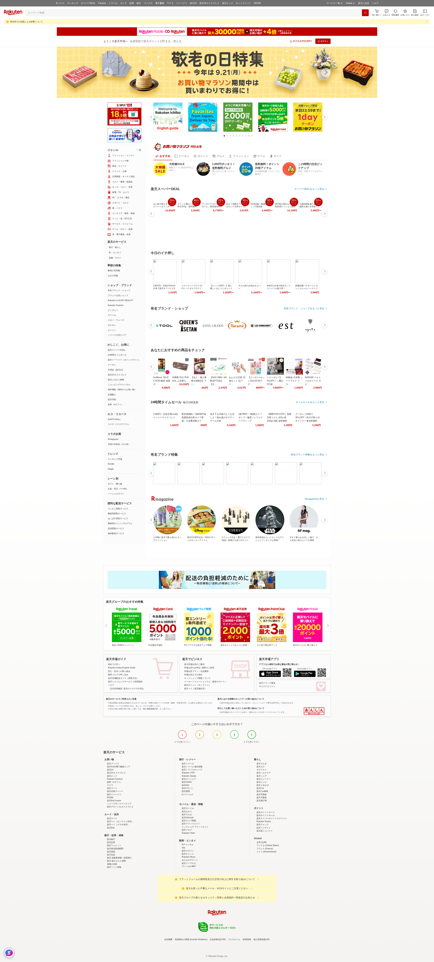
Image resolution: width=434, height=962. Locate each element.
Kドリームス (187, 794)
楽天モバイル (188, 808)
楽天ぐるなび (263, 785)
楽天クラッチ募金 (267, 683)
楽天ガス (261, 766)
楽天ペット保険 (114, 867)
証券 (132, 3)
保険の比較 (112, 864)
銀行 (139, 3)
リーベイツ (181, 3)
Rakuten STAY (188, 773)
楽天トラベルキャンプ (192, 770)
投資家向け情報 (182, 939)
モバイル (60, 3)
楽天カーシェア (189, 779)
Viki (183, 848)
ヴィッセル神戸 (189, 866)
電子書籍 (159, 3)
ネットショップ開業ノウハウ (197, 678)
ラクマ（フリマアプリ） (119, 424)
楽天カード (112, 818)
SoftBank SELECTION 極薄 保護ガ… (161, 380)
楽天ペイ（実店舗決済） (195, 688)
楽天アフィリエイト (191, 823)
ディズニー (113, 310)
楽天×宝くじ (187, 788)
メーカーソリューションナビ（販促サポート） (205, 681)
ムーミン (112, 330)
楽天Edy (111, 828)
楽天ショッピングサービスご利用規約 (125, 681)
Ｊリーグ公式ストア (117, 335)
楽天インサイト (264, 828)
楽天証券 (111, 842)
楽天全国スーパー (115, 791)
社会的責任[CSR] (217, 939)
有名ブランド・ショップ (119, 290)
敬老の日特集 (114, 270)
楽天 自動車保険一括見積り (119, 858)
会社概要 (168, 939)
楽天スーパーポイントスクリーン (272, 818)
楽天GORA (187, 782)
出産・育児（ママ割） (118, 489)
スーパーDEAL (88, 3)
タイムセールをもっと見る (310, 402)
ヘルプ (375, 3)
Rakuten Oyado (189, 776)
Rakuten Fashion (116, 305)
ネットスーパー (243, 3)
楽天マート (112, 788)
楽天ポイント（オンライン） (197, 685)
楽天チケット (188, 854)
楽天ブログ (187, 830)
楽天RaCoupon (114, 800)
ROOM (257, 3)
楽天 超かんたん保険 (116, 861)
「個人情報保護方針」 (150, 709)
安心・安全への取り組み (119, 671)
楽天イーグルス (189, 863)
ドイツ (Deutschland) (266, 851)
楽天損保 (111, 851)
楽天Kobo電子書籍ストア (118, 766)
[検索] (365, 12)
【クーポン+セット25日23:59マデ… (256, 380)
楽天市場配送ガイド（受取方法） (123, 678)
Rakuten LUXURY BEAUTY (120, 300)
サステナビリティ (267, 686)
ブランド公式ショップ (118, 295)
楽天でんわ (187, 814)
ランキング (72, 3)
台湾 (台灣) (262, 842)
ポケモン (112, 325)
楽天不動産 (262, 797)
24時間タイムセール (117, 355)
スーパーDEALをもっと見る (309, 189)
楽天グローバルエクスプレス (120, 807)
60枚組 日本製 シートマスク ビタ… (294, 380)
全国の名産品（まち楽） (119, 444)
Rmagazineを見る (314, 498)
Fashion (102, 3)
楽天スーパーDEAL (116, 350)
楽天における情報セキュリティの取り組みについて (241, 699)
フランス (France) (265, 848)
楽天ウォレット (114, 845)
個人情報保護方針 (261, 939)
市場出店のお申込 (192, 668)
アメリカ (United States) (268, 845)
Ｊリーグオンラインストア (119, 803)
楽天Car (260, 788)
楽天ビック (227, 3)
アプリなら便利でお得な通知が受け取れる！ (279, 664)
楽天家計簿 (262, 800)
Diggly (111, 469)
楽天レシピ (262, 782)
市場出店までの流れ (193, 674)
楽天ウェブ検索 (189, 820)
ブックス (148, 3)
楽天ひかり (187, 811)
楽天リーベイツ (114, 794)
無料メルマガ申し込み (118, 674)
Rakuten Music (188, 857)
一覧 (139, 150)
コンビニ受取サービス (118, 508)
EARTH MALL (114, 419)
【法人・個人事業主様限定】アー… (198, 380)
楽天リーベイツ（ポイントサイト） (124, 360)
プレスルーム (234, 939)
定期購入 (112, 394)
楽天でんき (262, 763)
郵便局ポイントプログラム (120, 523)
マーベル (112, 315)
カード (123, 3)
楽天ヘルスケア (264, 773)
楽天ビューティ (264, 779)
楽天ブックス (113, 763)
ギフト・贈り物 (115, 484)
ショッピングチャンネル (119, 384)
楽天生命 (111, 855)
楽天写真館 (262, 794)
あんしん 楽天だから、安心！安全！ (314, 711)
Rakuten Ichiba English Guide (121, 668)
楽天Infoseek (188, 817)
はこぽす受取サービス (118, 518)
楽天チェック (263, 824)
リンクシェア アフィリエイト (195, 827)
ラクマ (170, 3)
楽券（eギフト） (115, 404)
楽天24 (193, 3)
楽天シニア (262, 776)
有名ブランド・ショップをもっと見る (304, 308)
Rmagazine (113, 439)
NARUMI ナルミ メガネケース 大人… (313, 380)
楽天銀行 (111, 839)
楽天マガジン (188, 851)
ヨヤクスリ (262, 770)
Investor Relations (198, 939)
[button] (386, 12)
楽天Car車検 (262, 791)
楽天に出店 (363, 3)
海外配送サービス (116, 533)
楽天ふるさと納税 (116, 379)
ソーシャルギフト (116, 494)
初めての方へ (114, 664)
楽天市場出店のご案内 (194, 664)
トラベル (113, 3)
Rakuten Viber (188, 833)
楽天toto (185, 785)
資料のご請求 (208, 668)
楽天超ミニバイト (265, 831)
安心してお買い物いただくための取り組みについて (241, 708)
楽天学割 (112, 399)
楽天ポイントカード (266, 812)
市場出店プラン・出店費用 (196, 671)
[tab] (162, 156)
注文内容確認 (116, 688)
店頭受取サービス (116, 528)
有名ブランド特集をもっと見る (307, 454)
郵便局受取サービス (117, 513)
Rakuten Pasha (264, 821)
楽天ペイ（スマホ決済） (118, 824)
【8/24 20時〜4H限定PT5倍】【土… (218, 380)
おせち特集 (113, 275)
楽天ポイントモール (266, 815)
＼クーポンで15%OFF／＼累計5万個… (275, 380)
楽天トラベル (188, 763)
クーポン (112, 365)
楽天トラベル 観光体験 (192, 766)
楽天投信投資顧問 (115, 848)
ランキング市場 (115, 459)
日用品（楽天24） (116, 370)
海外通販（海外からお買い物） (122, 389)
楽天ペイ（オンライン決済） (120, 821)
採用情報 (247, 939)
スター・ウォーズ (116, 320)
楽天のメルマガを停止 (134, 688)
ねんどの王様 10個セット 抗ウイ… (237, 380)
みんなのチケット (190, 860)
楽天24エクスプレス (209, 3)
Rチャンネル (187, 844)
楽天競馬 (186, 791)
